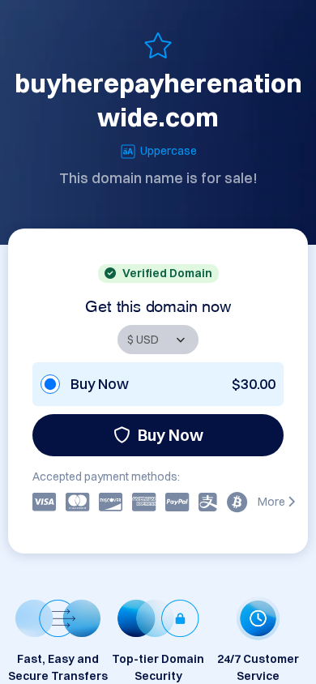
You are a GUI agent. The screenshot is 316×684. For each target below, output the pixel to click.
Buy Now (170, 435)
